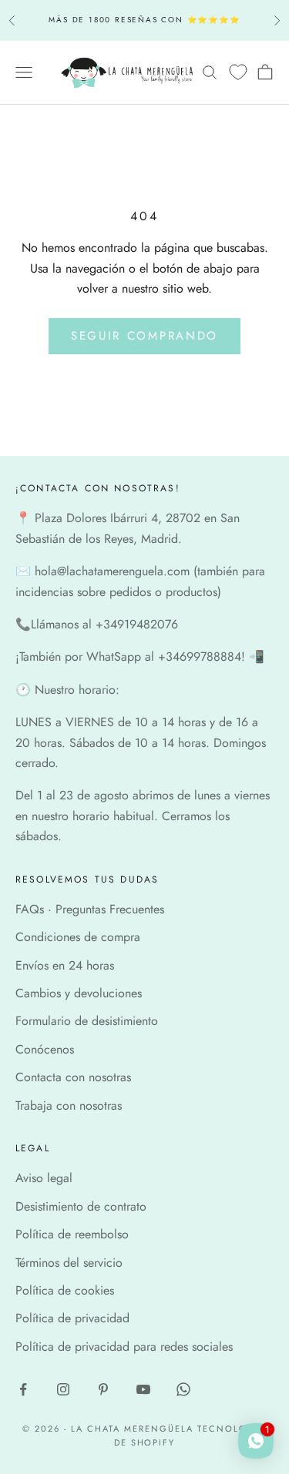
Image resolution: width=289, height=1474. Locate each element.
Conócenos (44, 1049)
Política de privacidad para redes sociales (124, 1346)
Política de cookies (64, 1290)
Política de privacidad (72, 1318)
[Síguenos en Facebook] (23, 1389)
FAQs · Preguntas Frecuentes (89, 909)
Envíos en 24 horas (64, 965)
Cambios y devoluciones (78, 993)
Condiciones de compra (77, 937)
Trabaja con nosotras (68, 1105)
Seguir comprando (144, 335)
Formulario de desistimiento (86, 1021)
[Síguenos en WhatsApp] (183, 1389)
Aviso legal (43, 1178)
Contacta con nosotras (73, 1077)
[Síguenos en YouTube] (143, 1389)
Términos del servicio (69, 1262)
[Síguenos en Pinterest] (103, 1389)
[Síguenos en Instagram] (63, 1389)
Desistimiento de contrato (80, 1206)
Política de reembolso (72, 1234)
